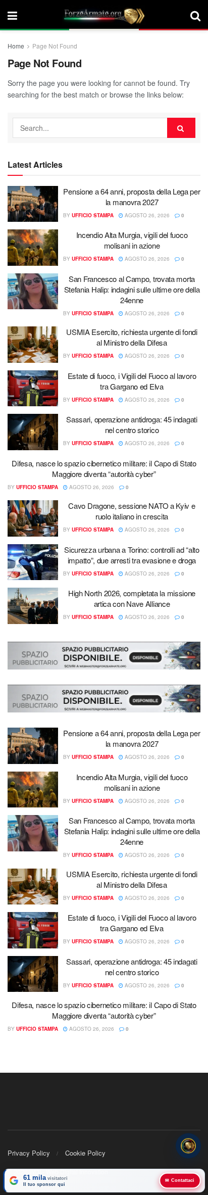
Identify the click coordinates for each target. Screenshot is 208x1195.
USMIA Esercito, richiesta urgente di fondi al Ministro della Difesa (131, 337)
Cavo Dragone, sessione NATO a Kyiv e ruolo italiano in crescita (131, 510)
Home (16, 45)
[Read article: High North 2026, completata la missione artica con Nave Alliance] (33, 606)
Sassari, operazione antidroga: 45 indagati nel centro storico (131, 424)
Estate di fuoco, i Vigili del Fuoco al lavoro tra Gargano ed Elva (132, 381)
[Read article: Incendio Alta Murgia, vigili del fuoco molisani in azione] (33, 247)
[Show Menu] (12, 15)
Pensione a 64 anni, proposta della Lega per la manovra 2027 (131, 196)
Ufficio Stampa (93, 215)
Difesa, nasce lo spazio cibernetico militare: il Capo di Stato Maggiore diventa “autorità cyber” (104, 468)
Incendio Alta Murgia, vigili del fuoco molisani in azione (132, 240)
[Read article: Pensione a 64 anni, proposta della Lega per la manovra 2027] (33, 204)
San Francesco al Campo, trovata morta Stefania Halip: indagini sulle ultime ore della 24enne (132, 289)
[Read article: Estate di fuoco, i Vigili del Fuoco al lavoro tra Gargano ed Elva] (33, 388)
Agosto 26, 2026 (146, 215)
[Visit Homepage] (104, 15)
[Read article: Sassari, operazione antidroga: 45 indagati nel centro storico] (33, 432)
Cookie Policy (85, 1153)
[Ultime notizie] (188, 1147)
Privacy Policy (29, 1153)
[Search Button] (195, 15)
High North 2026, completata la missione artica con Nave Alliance (131, 598)
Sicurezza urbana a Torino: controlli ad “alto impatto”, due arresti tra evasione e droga (131, 554)
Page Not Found (54, 45)
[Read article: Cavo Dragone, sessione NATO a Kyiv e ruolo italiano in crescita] (33, 518)
